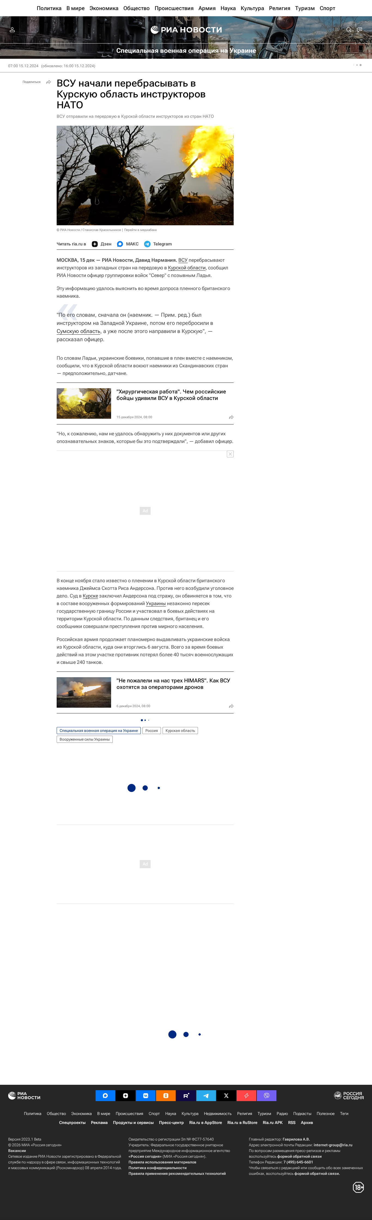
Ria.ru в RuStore (242, 1122)
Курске (90, 596)
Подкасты (302, 1113)
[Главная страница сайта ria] (186, 30)
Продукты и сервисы (133, 1122)
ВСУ (183, 260)
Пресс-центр (171, 1122)
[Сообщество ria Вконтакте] (145, 1095)
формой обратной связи (299, 1156)
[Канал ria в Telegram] (206, 1095)
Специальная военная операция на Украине (99, 730)
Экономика (81, 1113)
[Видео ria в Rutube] (186, 1095)
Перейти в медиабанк (140, 230)
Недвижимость (218, 1113)
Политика (32, 1113)
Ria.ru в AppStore (205, 1122)
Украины (156, 603)
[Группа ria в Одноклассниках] (166, 1095)
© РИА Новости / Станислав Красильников (89, 230)
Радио (282, 1113)
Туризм (264, 1113)
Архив (307, 1122)
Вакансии (17, 1150)
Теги (344, 1113)
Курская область (180, 730)
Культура (190, 1113)
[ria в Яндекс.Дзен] (125, 1095)
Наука (170, 1113)
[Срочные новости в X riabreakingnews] (246, 1095)
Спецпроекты (72, 1122)
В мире (103, 1113)
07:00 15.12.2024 (23, 66)
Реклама (99, 1122)
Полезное (326, 1113)
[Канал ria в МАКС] (105, 1095)
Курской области (187, 267)
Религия (244, 1113)
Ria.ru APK (273, 1122)
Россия (151, 730)
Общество (56, 1113)
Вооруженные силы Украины (85, 739)
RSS (291, 1122)
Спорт (154, 1113)
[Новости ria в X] (226, 1095)
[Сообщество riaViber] (266, 1095)
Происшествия (129, 1113)
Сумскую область (78, 331)
